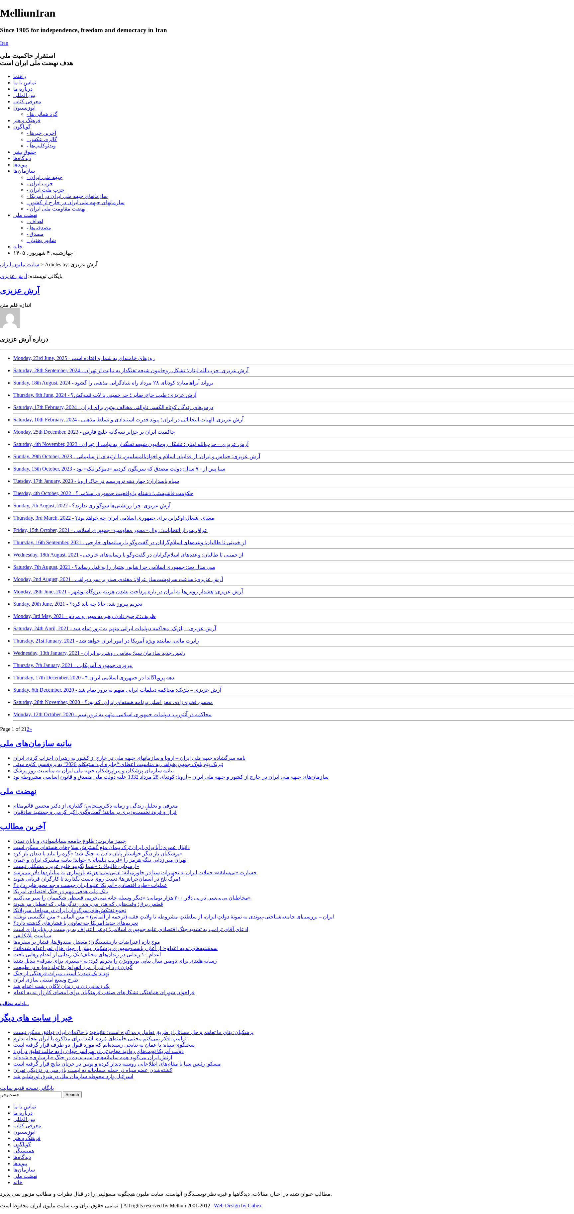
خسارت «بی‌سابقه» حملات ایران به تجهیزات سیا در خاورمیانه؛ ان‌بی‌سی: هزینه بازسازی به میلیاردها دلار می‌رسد (135, 872)
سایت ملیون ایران (19, 264)
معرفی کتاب (27, 101)
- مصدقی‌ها (39, 227)
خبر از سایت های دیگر (36, 1017)
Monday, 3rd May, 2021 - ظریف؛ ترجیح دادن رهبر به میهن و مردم (84, 616)
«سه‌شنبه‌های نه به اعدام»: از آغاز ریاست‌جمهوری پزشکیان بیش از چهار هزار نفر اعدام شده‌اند (115, 948)
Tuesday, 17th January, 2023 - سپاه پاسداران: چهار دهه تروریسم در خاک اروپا (96, 481)
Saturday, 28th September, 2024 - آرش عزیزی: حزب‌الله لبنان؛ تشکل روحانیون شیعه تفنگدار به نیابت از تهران (130, 370)
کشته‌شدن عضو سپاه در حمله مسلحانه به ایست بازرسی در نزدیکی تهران (92, 1070)
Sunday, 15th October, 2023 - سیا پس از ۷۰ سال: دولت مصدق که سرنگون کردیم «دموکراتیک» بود (119, 469)
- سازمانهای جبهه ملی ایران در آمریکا (67, 196)
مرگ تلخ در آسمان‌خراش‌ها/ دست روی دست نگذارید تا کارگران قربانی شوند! (96, 879)
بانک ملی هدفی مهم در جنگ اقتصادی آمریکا (60, 891)
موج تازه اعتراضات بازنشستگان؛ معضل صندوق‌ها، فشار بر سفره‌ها (86, 942)
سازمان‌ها (24, 171)
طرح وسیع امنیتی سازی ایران (45, 980)
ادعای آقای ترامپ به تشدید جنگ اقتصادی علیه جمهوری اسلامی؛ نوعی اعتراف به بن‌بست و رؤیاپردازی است (130, 929)
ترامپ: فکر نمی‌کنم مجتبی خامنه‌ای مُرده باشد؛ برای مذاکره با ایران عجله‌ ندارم (99, 1038)
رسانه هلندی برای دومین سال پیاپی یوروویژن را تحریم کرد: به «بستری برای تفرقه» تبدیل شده (115, 961)
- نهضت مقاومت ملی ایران (56, 209)
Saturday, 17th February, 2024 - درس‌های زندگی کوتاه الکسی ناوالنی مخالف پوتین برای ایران (113, 407)
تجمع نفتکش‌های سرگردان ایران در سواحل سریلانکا (69, 910)
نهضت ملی (25, 215)
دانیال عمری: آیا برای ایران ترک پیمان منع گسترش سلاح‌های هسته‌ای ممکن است (101, 847)
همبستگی (23, 1151)
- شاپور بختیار (41, 240)
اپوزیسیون (24, 108)
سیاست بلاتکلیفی (32, 935)
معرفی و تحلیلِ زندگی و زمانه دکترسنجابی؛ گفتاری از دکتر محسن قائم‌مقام (96, 806)
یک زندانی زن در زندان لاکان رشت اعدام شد (61, 986)
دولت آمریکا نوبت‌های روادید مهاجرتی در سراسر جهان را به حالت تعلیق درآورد (98, 1051)
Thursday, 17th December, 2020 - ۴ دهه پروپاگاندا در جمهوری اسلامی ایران (93, 677)
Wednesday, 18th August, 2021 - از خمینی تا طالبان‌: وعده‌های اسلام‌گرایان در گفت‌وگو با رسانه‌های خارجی (128, 555)
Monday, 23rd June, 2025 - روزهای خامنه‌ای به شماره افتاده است (84, 358)
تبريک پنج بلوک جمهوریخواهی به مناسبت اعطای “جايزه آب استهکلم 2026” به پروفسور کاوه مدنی (118, 764)
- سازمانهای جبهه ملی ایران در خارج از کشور (76, 202)
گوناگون (22, 127)
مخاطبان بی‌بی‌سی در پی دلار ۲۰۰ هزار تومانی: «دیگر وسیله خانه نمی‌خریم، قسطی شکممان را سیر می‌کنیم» (132, 898)
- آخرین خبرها (41, 133)
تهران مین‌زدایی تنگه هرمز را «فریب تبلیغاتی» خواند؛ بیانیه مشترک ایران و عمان (99, 860)
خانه (18, 246)
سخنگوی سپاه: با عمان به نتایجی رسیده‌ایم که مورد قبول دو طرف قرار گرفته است (104, 1045)
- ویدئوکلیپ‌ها (41, 145)
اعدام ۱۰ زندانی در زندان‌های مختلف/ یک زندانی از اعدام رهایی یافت (87, 954)
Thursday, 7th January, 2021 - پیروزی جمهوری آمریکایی (73, 665)
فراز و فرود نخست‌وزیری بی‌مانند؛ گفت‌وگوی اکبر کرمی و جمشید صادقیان (95, 812)
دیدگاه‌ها (22, 158)
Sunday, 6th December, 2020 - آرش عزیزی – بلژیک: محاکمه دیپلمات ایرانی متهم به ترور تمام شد (117, 690)
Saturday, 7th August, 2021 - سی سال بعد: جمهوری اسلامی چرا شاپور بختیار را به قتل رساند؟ (114, 567)
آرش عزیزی (13, 276)
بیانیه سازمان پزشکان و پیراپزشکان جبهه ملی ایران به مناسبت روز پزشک (93, 770)
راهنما (19, 76)
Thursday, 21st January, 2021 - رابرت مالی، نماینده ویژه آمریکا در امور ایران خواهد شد (106, 641)
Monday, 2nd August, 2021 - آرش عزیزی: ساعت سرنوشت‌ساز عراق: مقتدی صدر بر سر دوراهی (118, 579)
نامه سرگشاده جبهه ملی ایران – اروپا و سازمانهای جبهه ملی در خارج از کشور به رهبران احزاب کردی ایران (129, 758)
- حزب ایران (40, 183)
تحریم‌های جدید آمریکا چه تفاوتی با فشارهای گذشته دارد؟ (75, 923)
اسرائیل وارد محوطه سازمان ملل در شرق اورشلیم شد (73, 1076)
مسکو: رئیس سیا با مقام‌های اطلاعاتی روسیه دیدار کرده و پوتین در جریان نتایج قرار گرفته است (117, 1064)
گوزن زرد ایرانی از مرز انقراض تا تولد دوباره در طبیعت (73, 967)
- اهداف (35, 221)
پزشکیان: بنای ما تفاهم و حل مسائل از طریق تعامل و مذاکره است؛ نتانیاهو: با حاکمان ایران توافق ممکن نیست (133, 1032)
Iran (4, 43)
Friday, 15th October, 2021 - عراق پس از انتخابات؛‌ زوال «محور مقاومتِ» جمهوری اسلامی (110, 530)
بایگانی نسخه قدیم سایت (27, 1088)
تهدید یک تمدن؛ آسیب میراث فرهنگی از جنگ (61, 973)
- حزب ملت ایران (45, 190)
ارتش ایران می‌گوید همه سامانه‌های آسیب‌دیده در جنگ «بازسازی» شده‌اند (92, 1057)
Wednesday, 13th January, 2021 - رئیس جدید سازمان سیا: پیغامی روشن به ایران (99, 653)
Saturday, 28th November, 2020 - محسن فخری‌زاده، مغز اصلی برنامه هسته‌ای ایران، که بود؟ (113, 702)
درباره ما (23, 89)
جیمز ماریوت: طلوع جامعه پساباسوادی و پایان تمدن (69, 841)
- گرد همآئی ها (42, 114)
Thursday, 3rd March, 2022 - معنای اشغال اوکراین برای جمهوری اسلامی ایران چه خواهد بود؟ (113, 518)
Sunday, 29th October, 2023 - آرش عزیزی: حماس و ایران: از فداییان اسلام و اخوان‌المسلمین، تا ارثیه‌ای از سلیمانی (136, 456)
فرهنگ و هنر (27, 120)
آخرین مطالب (23, 826)
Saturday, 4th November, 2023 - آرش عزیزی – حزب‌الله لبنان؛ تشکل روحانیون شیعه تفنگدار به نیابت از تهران (130, 444)
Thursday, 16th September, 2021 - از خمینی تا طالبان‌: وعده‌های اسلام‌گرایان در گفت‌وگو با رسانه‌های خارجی (129, 542)
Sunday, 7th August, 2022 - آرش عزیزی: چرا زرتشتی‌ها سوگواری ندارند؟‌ (91, 505)
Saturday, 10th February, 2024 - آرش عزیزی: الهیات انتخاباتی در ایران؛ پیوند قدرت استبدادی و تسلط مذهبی (128, 419)
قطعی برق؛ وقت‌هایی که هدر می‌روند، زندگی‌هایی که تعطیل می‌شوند (88, 904)
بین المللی (24, 95)
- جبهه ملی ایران (44, 177)
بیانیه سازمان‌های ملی (36, 743)
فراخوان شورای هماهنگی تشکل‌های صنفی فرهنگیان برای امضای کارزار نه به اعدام (104, 992)
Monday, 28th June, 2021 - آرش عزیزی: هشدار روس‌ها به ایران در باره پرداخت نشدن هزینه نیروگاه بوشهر (128, 591)
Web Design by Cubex (238, 1205)
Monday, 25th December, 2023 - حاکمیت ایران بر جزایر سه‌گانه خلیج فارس (94, 432)
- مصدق (35, 234)
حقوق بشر (24, 152)
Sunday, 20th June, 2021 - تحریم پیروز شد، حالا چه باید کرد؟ (77, 604)
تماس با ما (24, 82)
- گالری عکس (42, 139)
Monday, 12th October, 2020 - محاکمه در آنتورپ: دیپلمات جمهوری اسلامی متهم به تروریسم (112, 714)
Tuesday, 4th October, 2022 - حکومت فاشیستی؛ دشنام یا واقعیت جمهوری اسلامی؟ (103, 493)
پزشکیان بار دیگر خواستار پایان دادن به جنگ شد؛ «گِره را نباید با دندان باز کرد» (97, 853)
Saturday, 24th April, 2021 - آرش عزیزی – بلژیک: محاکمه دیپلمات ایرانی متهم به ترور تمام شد (114, 628)
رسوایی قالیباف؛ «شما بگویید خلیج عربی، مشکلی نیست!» (76, 866)
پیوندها (20, 164)
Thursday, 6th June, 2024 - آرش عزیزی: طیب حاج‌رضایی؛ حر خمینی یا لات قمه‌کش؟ (104, 395)
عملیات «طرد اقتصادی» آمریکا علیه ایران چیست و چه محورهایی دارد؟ (90, 885)
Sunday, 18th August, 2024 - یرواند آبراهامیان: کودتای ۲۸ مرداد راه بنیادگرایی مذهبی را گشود (113, 383)
